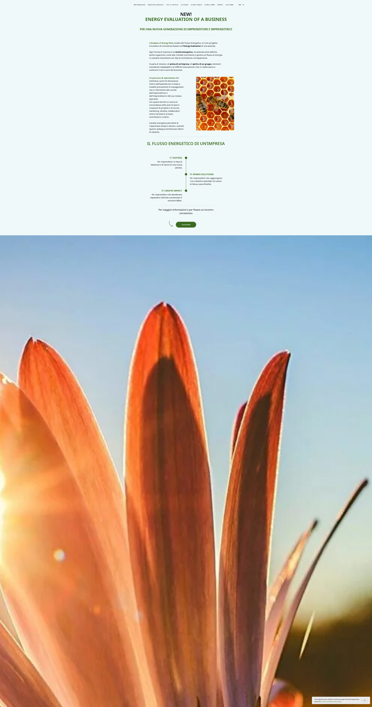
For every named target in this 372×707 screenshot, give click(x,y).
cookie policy (325, 701)
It (243, 5)
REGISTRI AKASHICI (156, 5)
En (240, 5)
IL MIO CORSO (196, 5)
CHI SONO (229, 5)
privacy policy (336, 701)
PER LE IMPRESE (172, 5)
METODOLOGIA (140, 5)
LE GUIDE (184, 5)
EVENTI (220, 5)
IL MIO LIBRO (209, 5)
